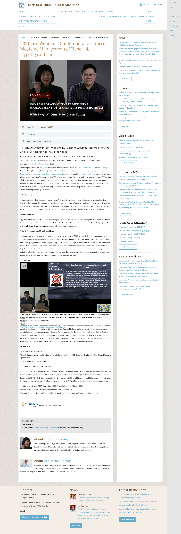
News (171, 7)
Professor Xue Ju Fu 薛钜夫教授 (132, 234)
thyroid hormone (87, 168)
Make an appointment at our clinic (34, 517)
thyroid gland (105, 168)
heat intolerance (35, 174)
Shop (171, 31)
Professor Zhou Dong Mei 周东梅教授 (134, 231)
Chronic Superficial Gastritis (131, 147)
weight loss (91, 174)
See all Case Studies (128, 163)
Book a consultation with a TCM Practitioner (121, 16)
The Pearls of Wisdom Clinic (33, 21)
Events (171, 12)
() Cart (159, 5)
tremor (80, 174)
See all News (125, 78)
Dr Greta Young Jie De (60, 439)
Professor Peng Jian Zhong (129, 238)
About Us (172, 2)
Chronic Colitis (125, 144)
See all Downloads (127, 294)
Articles (172, 21)
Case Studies (174, 17)
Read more (87, 450)
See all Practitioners (128, 247)
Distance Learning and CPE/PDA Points (37, 16)
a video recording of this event (45, 428)
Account (145, 5)
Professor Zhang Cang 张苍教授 (132, 227)
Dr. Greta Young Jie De (40, 164)
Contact (172, 35)
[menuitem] (36, 16)
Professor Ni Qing (31, 160)
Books (149, 21)
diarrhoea (46, 174)
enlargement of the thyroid (61, 174)
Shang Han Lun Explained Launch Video (135, 67)
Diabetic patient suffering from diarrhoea (136, 140)
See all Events (125, 126)
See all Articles (126, 213)
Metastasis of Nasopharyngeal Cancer (134, 157)
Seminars (151, 16)
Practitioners (174, 26)
